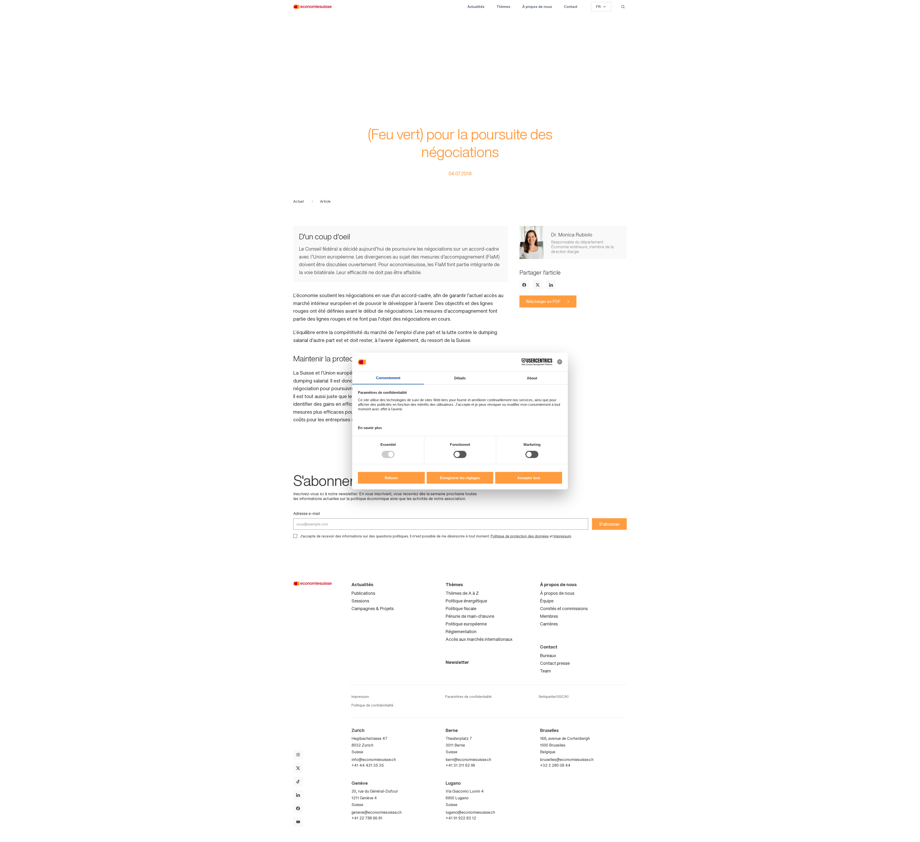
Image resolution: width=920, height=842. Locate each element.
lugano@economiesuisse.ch (470, 812)
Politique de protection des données (520, 536)
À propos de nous (537, 6)
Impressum (562, 536)
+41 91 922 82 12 (461, 818)
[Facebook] (524, 285)
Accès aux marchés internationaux (479, 639)
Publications (363, 593)
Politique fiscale (461, 608)
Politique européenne (466, 624)
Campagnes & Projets (372, 608)
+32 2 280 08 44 (555, 765)
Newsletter (457, 662)
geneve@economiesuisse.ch (376, 812)
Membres (549, 616)
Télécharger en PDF (542, 301)
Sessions (360, 601)
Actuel (298, 201)
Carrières (549, 624)
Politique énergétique (466, 601)
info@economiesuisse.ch (373, 759)
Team (545, 671)
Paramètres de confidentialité (468, 696)
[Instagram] (298, 755)
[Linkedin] (551, 285)
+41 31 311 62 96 (460, 765)
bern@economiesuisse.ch (468, 759)
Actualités (475, 6)
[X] (537, 285)
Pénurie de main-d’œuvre (470, 616)
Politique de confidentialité (372, 705)
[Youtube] (298, 822)
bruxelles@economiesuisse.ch (566, 759)
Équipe (546, 601)
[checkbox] (295, 536)
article (325, 201)
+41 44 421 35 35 (367, 765)
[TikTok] (298, 781)
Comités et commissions (564, 608)
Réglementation (461, 631)
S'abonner (609, 524)
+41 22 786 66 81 (366, 818)
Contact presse (555, 663)
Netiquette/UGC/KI (554, 696)
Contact (570, 6)
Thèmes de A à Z (462, 593)
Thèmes (503, 6)
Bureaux (548, 655)
